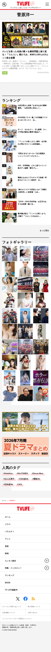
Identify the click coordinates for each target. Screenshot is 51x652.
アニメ (7, 539)
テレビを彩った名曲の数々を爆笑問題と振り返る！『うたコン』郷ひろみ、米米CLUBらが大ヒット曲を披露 (25, 54)
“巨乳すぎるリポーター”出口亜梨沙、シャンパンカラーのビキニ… (32, 155)
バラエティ (9, 531)
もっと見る (44, 230)
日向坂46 (9, 484)
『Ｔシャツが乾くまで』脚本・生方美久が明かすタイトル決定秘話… (32, 142)
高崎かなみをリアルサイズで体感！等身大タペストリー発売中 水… (32, 179)
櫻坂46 (37, 479)
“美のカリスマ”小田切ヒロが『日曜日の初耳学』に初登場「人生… (32, 191)
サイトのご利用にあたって (11, 606)
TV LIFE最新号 (11, 590)
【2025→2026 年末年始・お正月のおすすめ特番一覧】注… (32, 203)
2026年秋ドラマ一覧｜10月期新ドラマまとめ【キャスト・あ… (32, 118)
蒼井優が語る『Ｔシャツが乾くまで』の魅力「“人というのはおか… (32, 215)
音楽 (4, 73)
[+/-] (47, 561)
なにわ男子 (10, 479)
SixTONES (23, 473)
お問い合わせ (32, 612)
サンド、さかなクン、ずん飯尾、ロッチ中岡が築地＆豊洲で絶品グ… (32, 130)
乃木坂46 (24, 479)
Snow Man (38, 473)
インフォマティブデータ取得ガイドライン (17, 618)
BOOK (7, 583)
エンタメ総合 (10, 561)
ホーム (4, 500)
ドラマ (7, 524)
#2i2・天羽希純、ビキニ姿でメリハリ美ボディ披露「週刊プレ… (32, 167)
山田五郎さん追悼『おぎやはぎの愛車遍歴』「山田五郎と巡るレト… (32, 106)
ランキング (9, 575)
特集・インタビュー (13, 568)
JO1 (20, 484)
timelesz (9, 473)
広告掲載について (8, 612)
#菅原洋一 (12, 500)
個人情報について (34, 606)
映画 (7, 553)
